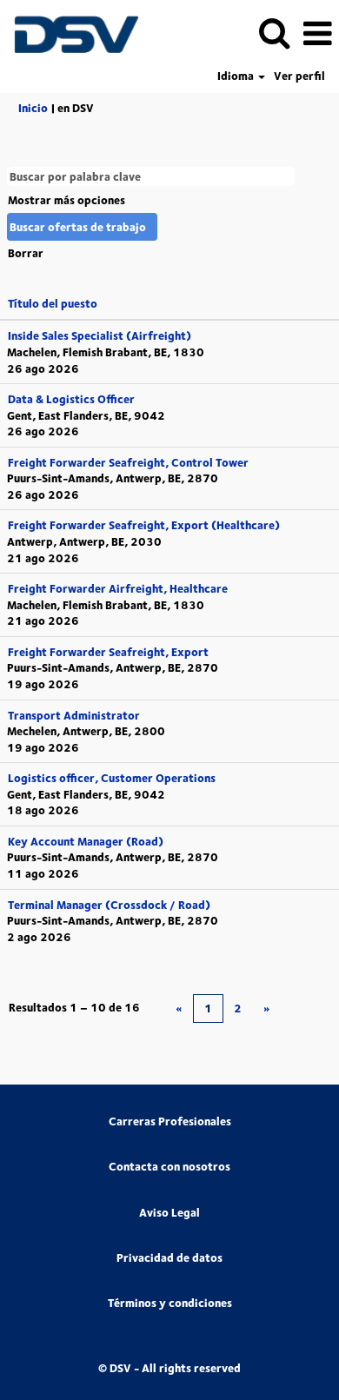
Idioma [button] (236, 76)
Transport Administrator (74, 715)
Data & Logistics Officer (71, 399)
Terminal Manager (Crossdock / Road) (109, 904)
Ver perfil (299, 76)
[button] (317, 32)
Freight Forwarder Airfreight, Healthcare (118, 588)
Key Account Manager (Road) (85, 841)
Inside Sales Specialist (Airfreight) (99, 335)
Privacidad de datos (169, 1257)
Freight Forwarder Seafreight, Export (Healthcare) (144, 525)
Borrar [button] (25, 253)
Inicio (33, 107)
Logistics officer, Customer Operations (112, 777)
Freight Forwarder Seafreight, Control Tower (128, 462)
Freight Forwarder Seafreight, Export (108, 651)
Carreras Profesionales (170, 1121)
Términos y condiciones (170, 1303)
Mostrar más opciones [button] (66, 200)
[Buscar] (274, 32)
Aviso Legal (169, 1212)
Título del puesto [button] (52, 303)
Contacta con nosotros (169, 1166)
